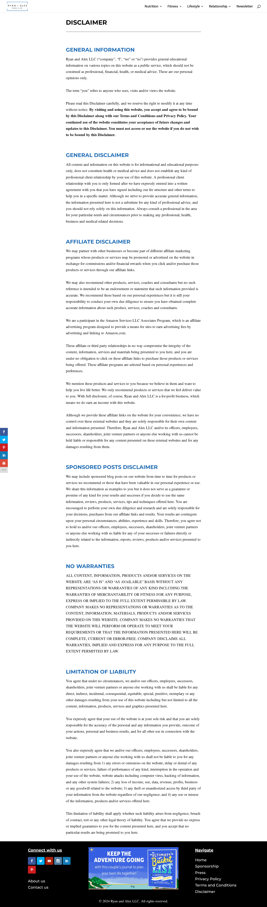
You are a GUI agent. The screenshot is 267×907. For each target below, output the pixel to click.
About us (36, 881)
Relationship (218, 6)
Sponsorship (207, 866)
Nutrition (151, 6)
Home (201, 860)
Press (200, 872)
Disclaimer (205, 891)
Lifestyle (193, 6)
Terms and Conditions (216, 885)
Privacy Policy (208, 879)
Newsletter (245, 6)
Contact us (38, 887)
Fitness (173, 6)
